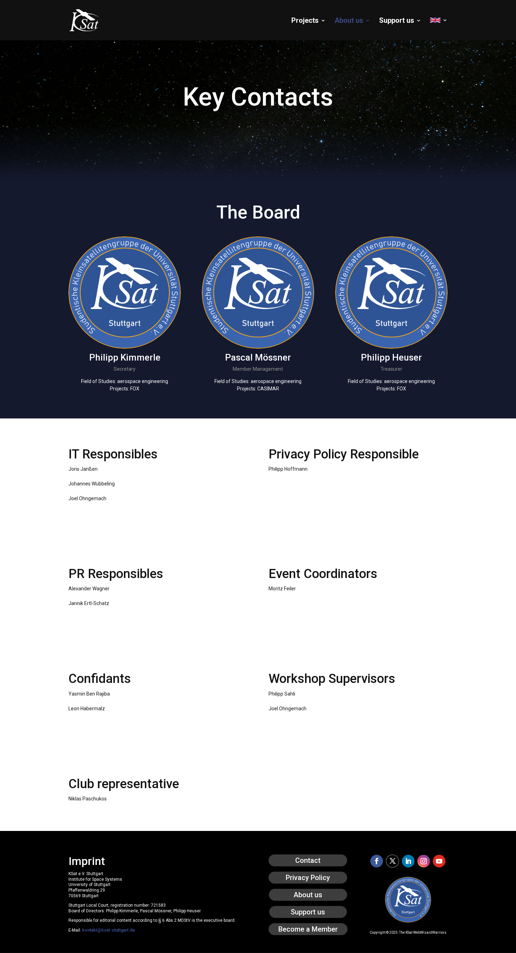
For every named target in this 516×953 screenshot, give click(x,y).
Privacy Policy (308, 877)
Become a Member (308, 929)
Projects (305, 21)
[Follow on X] (392, 861)
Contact (307, 860)
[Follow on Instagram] (423, 861)
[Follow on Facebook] (376, 861)
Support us (396, 21)
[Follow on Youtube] (439, 861)
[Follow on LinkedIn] (408, 861)
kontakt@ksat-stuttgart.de (108, 930)
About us (349, 21)
